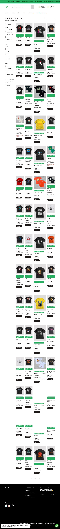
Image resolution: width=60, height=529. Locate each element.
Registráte (43, 7)
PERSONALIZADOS (30, 498)
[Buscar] (32, 7)
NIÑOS (18, 13)
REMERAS (7, 13)
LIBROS (24, 13)
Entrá (42, 6)
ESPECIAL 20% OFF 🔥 (42, 13)
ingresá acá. (42, 523)
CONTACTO (28, 495)
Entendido (13, 526)
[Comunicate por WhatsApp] (57, 526)
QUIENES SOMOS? (29, 488)
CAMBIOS (27, 490)
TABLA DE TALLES (29, 493)
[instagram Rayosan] (5, 488)
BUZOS (13, 13)
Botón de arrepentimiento (50, 523)
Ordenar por (46, 17)
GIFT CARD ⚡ (31, 13)
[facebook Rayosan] (8, 488)
